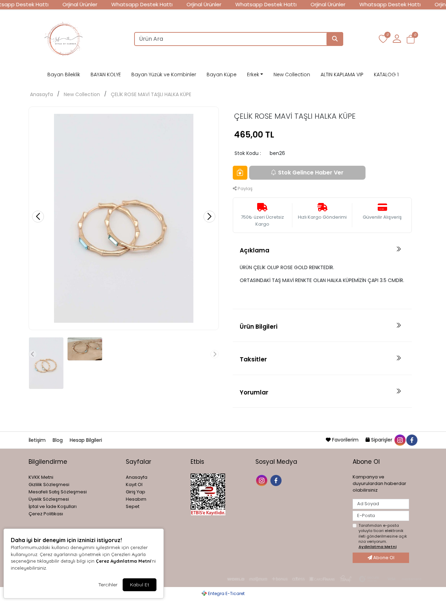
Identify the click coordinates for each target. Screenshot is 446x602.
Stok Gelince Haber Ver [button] (311, 173)
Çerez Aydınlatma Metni (123, 561)
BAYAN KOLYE (106, 74)
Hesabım (136, 499)
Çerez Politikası (46, 513)
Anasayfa (41, 94)
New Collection (292, 74)
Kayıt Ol (134, 484)
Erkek (253, 74)
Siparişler (382, 439)
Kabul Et (139, 584)
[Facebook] (277, 480)
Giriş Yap (135, 491)
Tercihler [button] (107, 584)
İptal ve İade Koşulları (53, 506)
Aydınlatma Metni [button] (378, 546)
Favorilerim (345, 439)
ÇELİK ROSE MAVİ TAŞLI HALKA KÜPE (151, 94)
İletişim (38, 440)
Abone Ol (383, 557)
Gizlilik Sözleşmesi (49, 484)
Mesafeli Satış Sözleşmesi (58, 491)
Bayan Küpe (222, 74)
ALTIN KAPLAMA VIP (342, 74)
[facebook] (411, 439)
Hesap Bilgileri (86, 440)
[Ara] (334, 39)
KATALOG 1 (386, 74)
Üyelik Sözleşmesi (49, 499)
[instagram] (400, 439)
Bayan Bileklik (63, 74)
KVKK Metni (41, 477)
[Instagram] (262, 480)
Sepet (132, 506)
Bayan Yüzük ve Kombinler (163, 74)
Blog (58, 440)
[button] (410, 39)
